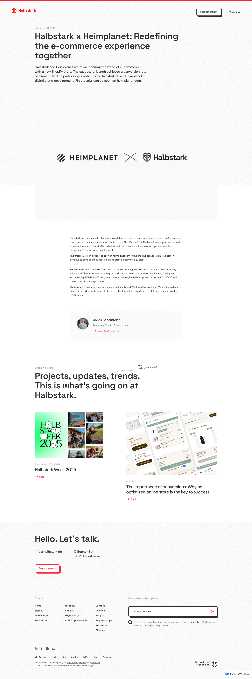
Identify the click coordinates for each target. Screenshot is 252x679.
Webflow (70, 605)
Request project (208, 11)
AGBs (85, 657)
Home (38, 605)
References (41, 620)
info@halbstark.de (48, 551)
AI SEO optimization (76, 620)
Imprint (54, 657)
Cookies (107, 657)
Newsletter (102, 625)
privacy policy (194, 622)
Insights (100, 615)
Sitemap (100, 630)
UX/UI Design (72, 615)
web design (72, 662)
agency (39, 610)
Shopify (69, 610)
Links (95, 657)
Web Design (41, 615)
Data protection (70, 657)
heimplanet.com (121, 255)
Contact (100, 605)
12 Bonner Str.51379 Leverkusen (87, 553)
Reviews (100, 610)
